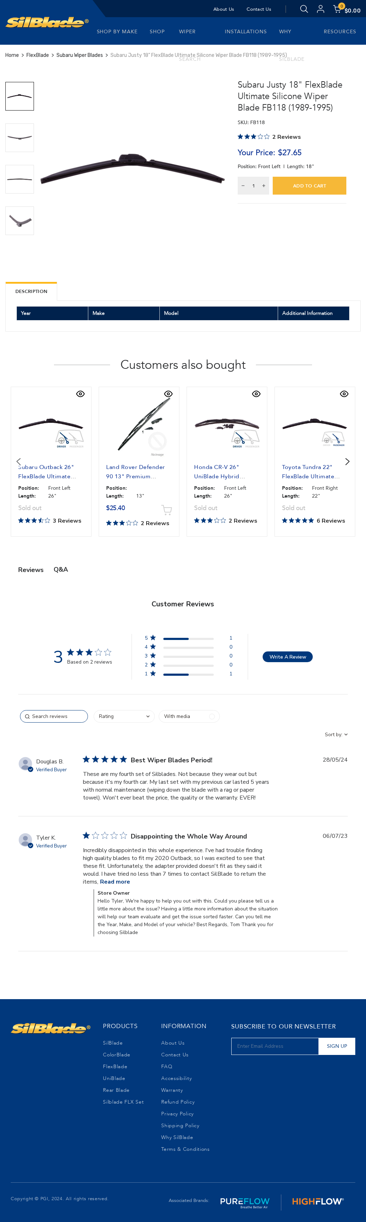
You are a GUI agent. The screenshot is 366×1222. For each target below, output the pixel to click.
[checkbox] (189, 716)
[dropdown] (124, 716)
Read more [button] (115, 882)
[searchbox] (54, 716)
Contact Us (259, 9)
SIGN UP (337, 1046)
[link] (188, 675)
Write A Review (287, 657)
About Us (223, 9)
